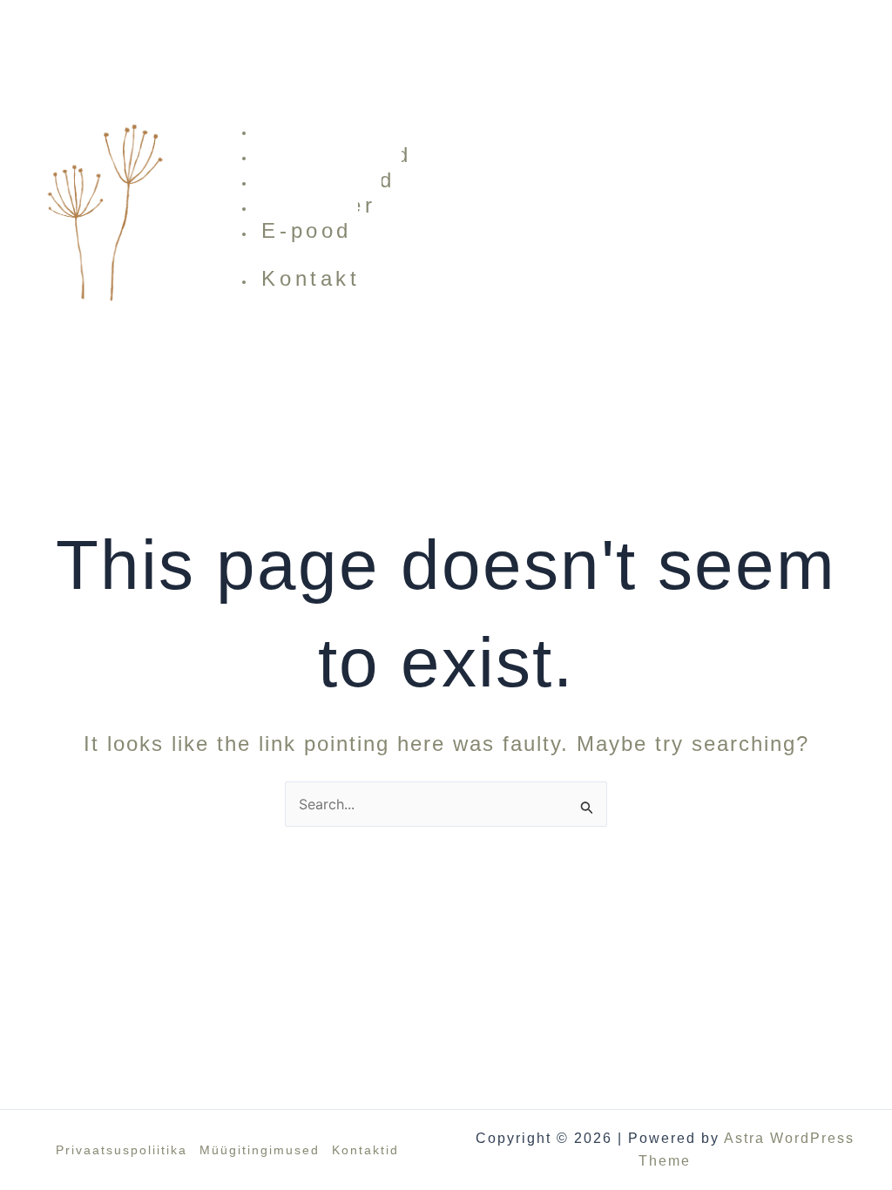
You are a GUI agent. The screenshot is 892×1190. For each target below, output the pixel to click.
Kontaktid (365, 1150)
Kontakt (310, 278)
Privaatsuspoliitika (121, 1150)
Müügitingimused (259, 1150)
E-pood (306, 230)
